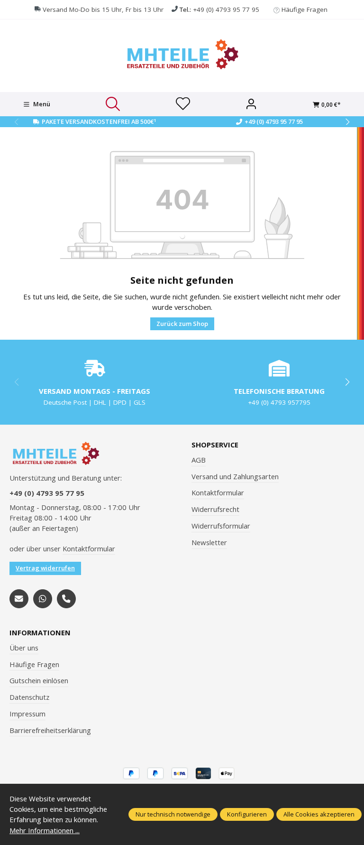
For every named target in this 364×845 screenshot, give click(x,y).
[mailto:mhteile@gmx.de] (18, 598)
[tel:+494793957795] (66, 598)
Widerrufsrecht (215, 509)
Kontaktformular (89, 548)
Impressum (27, 713)
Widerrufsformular (220, 525)
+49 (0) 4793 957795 (279, 402)
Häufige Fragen (305, 9)
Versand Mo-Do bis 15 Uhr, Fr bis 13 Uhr (103, 9)
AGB (198, 459)
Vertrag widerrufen (45, 568)
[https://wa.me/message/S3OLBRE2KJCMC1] (42, 598)
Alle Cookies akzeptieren (319, 814)
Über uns (23, 647)
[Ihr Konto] (251, 104)
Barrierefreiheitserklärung (50, 730)
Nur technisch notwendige (173, 814)
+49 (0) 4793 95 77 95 (226, 9)
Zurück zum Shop (182, 323)
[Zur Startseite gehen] (182, 54)
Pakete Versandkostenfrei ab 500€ (99, 121)
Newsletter (209, 542)
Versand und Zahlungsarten (235, 476)
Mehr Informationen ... (44, 830)
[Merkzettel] (183, 104)
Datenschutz (29, 697)
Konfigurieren (247, 814)
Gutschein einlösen (38, 680)
